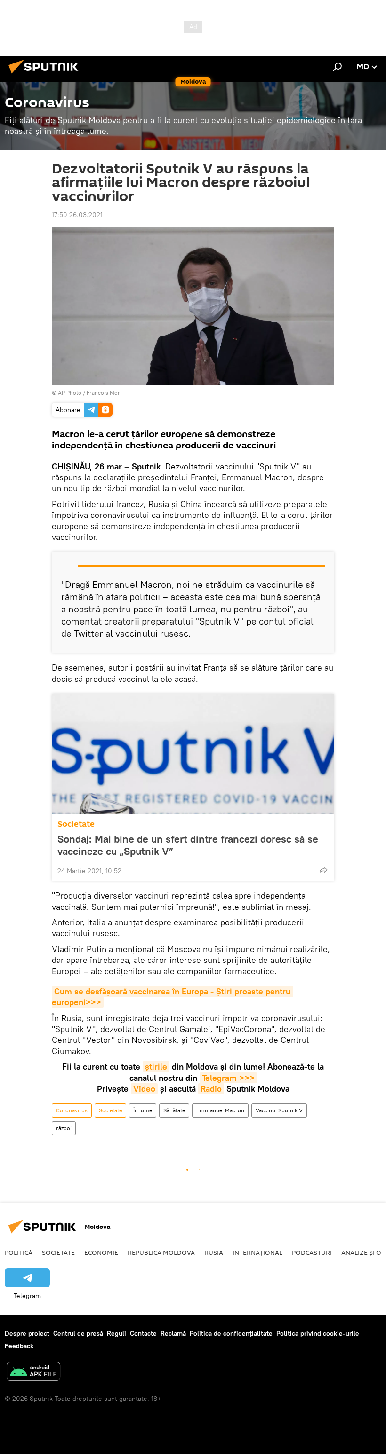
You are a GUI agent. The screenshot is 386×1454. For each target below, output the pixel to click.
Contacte (143, 1333)
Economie (101, 1252)
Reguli (116, 1333)
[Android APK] (33, 1372)
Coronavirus (72, 1110)
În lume (142, 1110)
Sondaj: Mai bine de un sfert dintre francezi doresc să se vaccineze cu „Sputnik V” (187, 845)
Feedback (19, 1346)
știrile (156, 1066)
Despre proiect (27, 1333)
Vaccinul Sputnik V (279, 1110)
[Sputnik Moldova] (46, 74)
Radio (211, 1088)
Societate (76, 824)
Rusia (213, 1252)
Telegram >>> (228, 1077)
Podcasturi (312, 1252)
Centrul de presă (78, 1333)
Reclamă (173, 1333)
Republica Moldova (161, 1252)
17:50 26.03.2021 (77, 215)
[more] (323, 869)
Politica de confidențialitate (231, 1333)
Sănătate (174, 1110)
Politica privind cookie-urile (317, 1333)
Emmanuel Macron (220, 1110)
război (64, 1128)
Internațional (257, 1252)
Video (144, 1088)
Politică (18, 1252)
